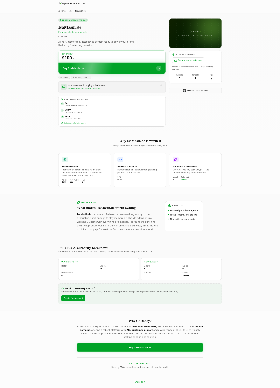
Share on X (140, 381)
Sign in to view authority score (190, 60)
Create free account (73, 298)
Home (63, 11)
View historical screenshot (197, 90)
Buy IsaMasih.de (138, 347)
